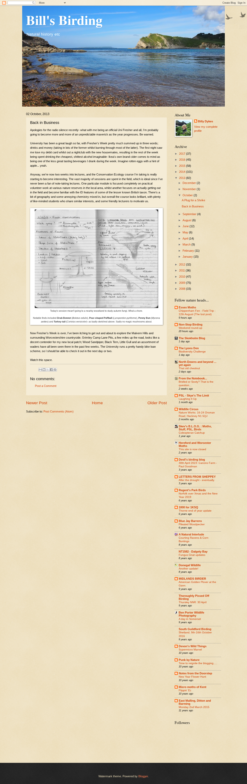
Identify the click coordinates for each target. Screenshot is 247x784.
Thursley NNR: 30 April (192, 602)
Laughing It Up (188, 398)
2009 (182, 282)
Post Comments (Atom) (58, 411)
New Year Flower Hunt (192, 676)
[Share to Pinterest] (55, 370)
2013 (182, 178)
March (187, 244)
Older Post (157, 403)
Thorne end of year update (195, 510)
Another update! (188, 568)
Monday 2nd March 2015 (194, 707)
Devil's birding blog (192, 459)
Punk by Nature (189, 659)
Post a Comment (45, 385)
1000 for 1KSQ (188, 507)
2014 (182, 171)
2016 (182, 159)
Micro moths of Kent (192, 687)
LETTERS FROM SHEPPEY (197, 476)
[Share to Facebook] (51, 370)
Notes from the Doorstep (195, 673)
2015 (182, 165)
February (189, 250)
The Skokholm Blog (192, 338)
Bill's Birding (64, 20)
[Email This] (40, 370)
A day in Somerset (190, 618)
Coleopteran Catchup (192, 432)
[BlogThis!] (44, 370)
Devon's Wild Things (192, 646)
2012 (182, 264)
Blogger (143, 776)
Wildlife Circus (188, 409)
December (190, 183)
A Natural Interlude (191, 534)
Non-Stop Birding (190, 324)
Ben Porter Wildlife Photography (191, 614)
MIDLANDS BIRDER (192, 578)
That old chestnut (189, 368)
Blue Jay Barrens (190, 521)
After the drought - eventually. (197, 480)
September (190, 214)
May (186, 232)
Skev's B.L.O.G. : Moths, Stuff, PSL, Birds (195, 428)
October (188, 195)
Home (97, 403)
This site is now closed (192, 449)
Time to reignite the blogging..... (198, 663)
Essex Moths (187, 307)
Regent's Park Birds (192, 490)
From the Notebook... (193, 378)
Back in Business (193, 206)
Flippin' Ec (185, 690)
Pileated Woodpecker (192, 524)
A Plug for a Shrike (193, 200)
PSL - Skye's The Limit (194, 395)
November (190, 189)
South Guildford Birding (195, 629)
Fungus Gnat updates (192, 554)
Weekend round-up (190, 327)
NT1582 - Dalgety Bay (193, 551)
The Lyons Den (189, 348)
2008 (182, 288)
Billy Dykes (205, 121)
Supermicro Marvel (190, 649)
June (186, 226)
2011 (182, 270)
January (188, 256)
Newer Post (36, 403)
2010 (182, 276)
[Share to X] (48, 370)
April (186, 238)
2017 (182, 153)
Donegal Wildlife (190, 565)
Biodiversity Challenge (192, 351)
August (187, 220)
